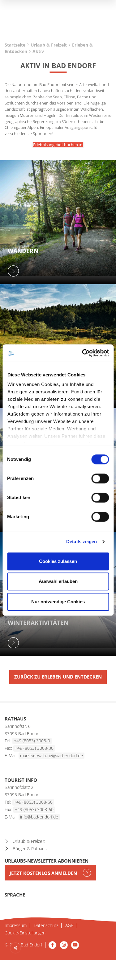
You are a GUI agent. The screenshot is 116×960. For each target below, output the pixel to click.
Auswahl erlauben (58, 581)
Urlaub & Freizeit (49, 45)
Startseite (15, 45)
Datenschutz (46, 925)
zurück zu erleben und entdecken (58, 677)
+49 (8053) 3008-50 (33, 802)
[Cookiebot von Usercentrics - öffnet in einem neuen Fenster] (82, 353)
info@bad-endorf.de (39, 817)
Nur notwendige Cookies (58, 601)
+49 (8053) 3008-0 (32, 741)
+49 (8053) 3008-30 (34, 748)
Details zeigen (81, 541)
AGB (69, 925)
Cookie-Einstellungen (25, 933)
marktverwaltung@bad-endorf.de (51, 755)
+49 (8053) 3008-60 (34, 809)
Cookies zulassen (58, 561)
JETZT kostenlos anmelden (44, 873)
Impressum (16, 925)
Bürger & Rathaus (30, 848)
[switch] (100, 478)
